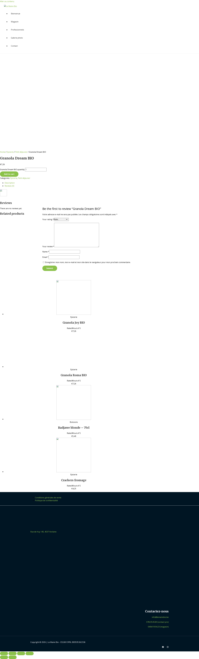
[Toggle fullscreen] (21, 653)
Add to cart (9, 174)
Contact (14, 46)
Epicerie (10, 152)
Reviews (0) (9, 186)
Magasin (14, 21)
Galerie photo (17, 38)
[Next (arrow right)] (13, 657)
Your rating (48, 219)
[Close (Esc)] (4, 653)
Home (2, 152)
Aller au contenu (7, 1)
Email (45, 257)
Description (10, 183)
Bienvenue (15, 13)
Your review (48, 246)
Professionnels (17, 29)
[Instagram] (168, 647)
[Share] (13, 653)
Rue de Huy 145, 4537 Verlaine (43, 531)
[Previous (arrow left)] (4, 657)
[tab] (74, 182)
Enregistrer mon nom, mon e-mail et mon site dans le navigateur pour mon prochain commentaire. (87, 262)
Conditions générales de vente (48, 497)
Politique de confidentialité (46, 500)
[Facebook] (163, 647)
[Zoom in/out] (30, 653)
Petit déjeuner (21, 152)
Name (45, 251)
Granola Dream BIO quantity (12, 169)
